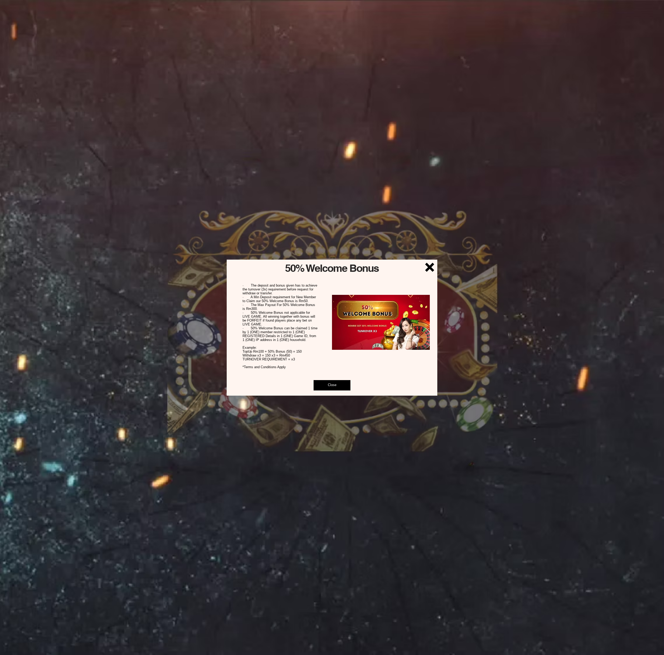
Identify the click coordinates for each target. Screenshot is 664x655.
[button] (429, 267)
